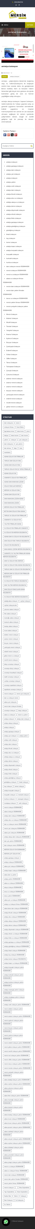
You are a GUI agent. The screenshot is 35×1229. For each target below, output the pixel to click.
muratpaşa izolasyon (10, 803)
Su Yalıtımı (7, 1204)
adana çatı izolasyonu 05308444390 (14, 832)
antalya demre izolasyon (14, 206)
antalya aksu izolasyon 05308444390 (14, 917)
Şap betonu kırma (9, 431)
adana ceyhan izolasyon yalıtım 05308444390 (17, 1084)
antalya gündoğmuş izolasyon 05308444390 (16, 946)
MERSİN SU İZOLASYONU (12, 490)
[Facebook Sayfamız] (19, 5)
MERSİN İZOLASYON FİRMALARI (14, 507)
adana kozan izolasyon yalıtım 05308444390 (16, 1123)
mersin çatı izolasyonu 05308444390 (14, 828)
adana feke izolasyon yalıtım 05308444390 (16, 1095)
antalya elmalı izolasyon (13, 214)
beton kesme (14, 435)
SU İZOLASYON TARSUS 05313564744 (15, 581)
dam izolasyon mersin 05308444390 (17, 266)
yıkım (28, 431)
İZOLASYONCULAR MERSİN (12, 486)
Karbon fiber (7, 1196)
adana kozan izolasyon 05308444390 (14, 1119)
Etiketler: (4, 76)
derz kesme (24, 435)
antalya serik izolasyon (13, 186)
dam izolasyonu (8, 423)
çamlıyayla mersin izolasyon (15, 394)
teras (21, 448)
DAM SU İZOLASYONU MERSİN (13, 561)
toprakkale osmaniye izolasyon (13, 689)
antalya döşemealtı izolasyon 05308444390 (16, 929)
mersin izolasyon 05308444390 (16, 270)
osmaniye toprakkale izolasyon (13, 685)
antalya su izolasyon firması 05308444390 (16, 904)
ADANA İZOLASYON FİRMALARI (13, 456)
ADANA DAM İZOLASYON (11, 494)
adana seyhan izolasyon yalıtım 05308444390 (17, 1143)
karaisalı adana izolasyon (11, 622)
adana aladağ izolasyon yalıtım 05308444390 (17, 1080)
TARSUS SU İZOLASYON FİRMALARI (15, 515)
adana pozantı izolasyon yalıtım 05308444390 (17, 1127)
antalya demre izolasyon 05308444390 (15, 925)
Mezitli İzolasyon (11, 322)
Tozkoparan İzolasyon (13, 366)
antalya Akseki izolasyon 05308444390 (15, 912)
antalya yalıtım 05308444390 (12, 879)
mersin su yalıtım (23, 715)
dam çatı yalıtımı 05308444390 (13, 841)
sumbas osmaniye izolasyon (12, 681)
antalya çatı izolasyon (13, 174)
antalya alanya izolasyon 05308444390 (15, 921)
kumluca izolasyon (12, 262)
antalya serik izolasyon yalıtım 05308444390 (16, 1004)
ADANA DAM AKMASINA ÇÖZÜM (14, 482)
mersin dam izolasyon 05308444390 (17, 286)
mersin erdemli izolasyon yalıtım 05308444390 (17, 1043)
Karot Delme (20, 427)
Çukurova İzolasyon (12, 374)
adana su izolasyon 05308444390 (13, 883)
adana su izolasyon (9, 715)
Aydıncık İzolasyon (12, 338)
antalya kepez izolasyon (14, 246)
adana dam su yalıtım (10, 875)
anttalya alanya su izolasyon (15, 202)
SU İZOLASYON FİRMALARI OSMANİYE (16, 528)
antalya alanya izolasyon (11, 723)
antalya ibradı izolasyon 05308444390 (14, 950)
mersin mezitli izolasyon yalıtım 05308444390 (17, 1051)
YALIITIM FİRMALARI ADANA (12, 524)
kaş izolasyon (10, 238)
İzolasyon (23, 1196)
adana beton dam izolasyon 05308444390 (16, 908)
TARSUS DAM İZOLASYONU (12, 461)
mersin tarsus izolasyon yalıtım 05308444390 (17, 1064)
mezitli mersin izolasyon (14, 402)
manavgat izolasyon (23, 799)
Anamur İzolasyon (12, 334)
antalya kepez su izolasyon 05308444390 (15, 963)
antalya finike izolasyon (13, 218)
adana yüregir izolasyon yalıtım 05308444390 (17, 1162)
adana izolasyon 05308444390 (12, 811)
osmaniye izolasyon (9, 710)
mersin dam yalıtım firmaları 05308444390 (16, 1179)
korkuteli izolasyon (12, 258)
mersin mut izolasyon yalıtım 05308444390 (16, 1055)
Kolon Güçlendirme (22, 1192)
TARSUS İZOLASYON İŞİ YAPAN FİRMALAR (17, 469)
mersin (18, 423)
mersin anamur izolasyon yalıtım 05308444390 (17, 1016)
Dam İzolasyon (8, 1200)
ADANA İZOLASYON (10, 473)
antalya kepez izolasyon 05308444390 (15, 870)
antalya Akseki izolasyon (14, 194)
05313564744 (18, 2)
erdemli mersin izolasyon (14, 398)
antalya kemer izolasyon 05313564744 (15, 959)
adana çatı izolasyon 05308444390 (14, 866)
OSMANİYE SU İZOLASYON (12, 520)
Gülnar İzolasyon (11, 354)
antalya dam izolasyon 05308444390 (14, 816)
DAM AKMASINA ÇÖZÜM (11, 503)
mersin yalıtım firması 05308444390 (17, 302)
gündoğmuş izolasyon (13, 230)
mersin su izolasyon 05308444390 (17, 274)
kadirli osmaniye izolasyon (11, 677)
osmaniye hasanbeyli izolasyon (13, 672)
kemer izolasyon (11, 242)
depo (15, 448)
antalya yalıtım (11, 182)
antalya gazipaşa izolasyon (14, 166)
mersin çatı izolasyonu (23, 693)
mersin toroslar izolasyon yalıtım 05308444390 (17, 1068)
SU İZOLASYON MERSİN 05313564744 (15, 532)
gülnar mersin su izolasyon (14, 407)
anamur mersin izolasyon (14, 382)
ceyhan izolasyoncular (10, 605)
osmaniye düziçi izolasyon (11, 668)
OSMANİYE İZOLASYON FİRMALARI (15, 477)
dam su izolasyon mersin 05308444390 (15, 824)
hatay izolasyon (22, 710)
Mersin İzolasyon (11, 314)
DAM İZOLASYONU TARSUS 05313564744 (16, 541)
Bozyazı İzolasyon (12, 342)
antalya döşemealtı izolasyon (15, 210)
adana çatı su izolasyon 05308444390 (14, 900)
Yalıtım (16, 1196)
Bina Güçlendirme (24, 1187)
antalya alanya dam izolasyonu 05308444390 (16, 837)
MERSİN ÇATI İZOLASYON (12, 853)
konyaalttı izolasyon (12, 254)
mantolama (7, 452)
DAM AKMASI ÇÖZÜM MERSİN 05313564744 (17, 549)
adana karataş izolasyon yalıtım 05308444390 (17, 1114)
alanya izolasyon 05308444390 (12, 887)
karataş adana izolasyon (11, 626)
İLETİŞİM (30, 25)
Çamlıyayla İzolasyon (13, 346)
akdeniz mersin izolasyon (14, 378)
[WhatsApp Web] (16, 5)
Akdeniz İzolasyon (12, 318)
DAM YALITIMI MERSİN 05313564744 (15, 585)
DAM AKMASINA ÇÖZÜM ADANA (14, 498)
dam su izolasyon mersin (11, 698)
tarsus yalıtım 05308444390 (12, 896)
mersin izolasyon (9, 693)
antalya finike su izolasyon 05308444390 (15, 938)
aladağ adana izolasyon (10, 601)
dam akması (7, 448)
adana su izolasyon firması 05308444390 (15, 1171)
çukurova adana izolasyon (11, 609)
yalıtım (6, 440)
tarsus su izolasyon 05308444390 (17, 298)
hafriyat (6, 435)
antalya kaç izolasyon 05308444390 (14, 955)
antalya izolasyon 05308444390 (13, 862)
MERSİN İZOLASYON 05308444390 (14, 849)
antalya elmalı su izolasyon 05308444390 (15, 934)
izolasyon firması (9, 427)
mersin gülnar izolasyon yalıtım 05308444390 (17, 1047)
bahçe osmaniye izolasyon (11, 664)
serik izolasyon (23, 803)
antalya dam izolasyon (13, 170)
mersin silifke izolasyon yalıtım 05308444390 (17, 1059)
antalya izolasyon (14, 76)
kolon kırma (20, 431)
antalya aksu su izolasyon (14, 198)
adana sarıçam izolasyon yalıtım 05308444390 (17, 1139)
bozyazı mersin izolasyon (14, 390)
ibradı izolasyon (11, 234)
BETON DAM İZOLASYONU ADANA (14, 511)
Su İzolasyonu (19, 1200)
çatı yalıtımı (19, 444)
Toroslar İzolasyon (12, 326)
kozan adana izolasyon (10, 630)
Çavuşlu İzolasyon (12, 370)
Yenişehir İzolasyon (12, 330)
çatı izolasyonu (23, 440)
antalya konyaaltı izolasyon (14, 250)
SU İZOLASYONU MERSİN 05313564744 (16, 597)
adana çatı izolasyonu (10, 702)
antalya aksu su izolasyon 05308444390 (15, 820)
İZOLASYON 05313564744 (11, 545)
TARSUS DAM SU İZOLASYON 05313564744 (17, 569)
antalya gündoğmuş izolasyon (15, 226)
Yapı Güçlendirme (9, 1192)
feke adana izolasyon (10, 613)
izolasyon (13, 440)
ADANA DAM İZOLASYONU (12, 465)
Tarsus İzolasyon (11, 362)
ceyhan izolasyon (25, 601)
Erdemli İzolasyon (12, 350)
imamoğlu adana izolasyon (11, 618)
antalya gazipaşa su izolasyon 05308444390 (16, 942)
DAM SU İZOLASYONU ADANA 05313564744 (17, 565)
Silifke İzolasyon (11, 358)
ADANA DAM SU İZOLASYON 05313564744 (16, 536)
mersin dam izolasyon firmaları (12, 706)
